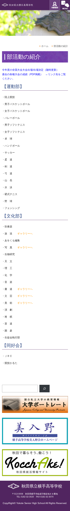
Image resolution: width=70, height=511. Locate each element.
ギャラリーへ (25, 233)
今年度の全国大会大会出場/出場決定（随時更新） (30, 69)
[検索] (44, 388)
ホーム (44, 46)
